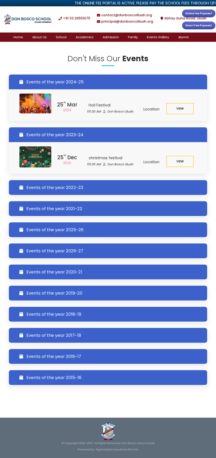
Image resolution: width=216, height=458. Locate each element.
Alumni (183, 37)
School (61, 37)
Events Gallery (158, 37)
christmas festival (105, 157)
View (180, 108)
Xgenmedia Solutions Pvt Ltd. (117, 449)
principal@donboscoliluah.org (127, 21)
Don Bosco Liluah (120, 111)
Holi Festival (100, 105)
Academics (84, 37)
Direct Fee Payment (198, 25)
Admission (111, 37)
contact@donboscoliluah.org (126, 15)
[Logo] (27, 19)
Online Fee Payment (198, 13)
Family (133, 37)
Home (18, 37)
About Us (39, 37)
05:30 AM (93, 111)
